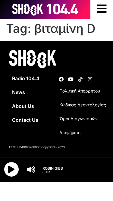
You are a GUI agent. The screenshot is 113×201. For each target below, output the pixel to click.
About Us (23, 106)
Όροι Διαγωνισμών (78, 118)
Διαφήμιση (69, 132)
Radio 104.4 (25, 78)
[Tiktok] (80, 79)
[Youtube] (71, 79)
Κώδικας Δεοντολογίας (82, 104)
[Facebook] (61, 79)
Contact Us (25, 120)
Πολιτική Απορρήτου (79, 90)
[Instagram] (90, 79)
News (18, 92)
